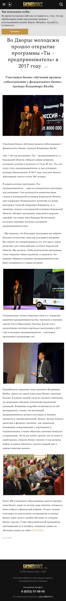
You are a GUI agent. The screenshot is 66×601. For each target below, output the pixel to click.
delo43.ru (37, 530)
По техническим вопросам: (33, 596)
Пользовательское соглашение (33, 581)
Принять (15, 31)
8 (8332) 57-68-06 (33, 591)
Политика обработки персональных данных (33, 578)
